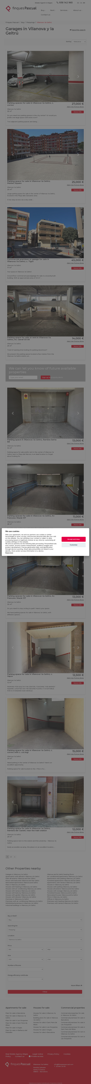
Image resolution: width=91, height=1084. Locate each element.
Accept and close (73, 539)
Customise (73, 545)
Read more (9, 553)
